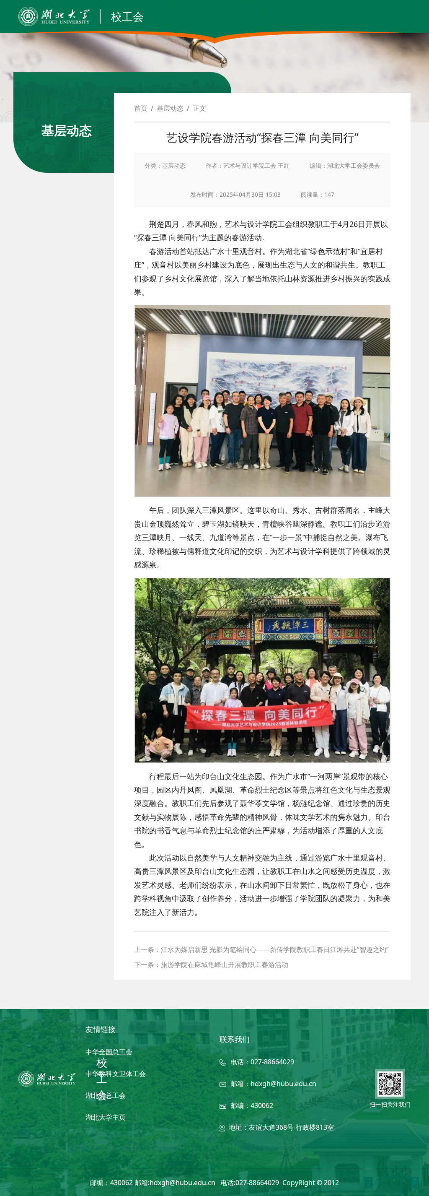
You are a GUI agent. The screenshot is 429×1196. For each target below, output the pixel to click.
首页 (140, 108)
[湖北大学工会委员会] (46, 1079)
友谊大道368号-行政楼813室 (291, 1127)
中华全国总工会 (108, 1051)
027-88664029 (272, 1061)
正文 (199, 108)
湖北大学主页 (105, 1117)
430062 (262, 1105)
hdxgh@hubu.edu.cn (283, 1083)
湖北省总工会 (105, 1095)
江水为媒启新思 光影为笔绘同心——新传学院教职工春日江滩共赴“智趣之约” (275, 949)
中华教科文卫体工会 (115, 1073)
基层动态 (170, 108)
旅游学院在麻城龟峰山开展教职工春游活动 (224, 964)
